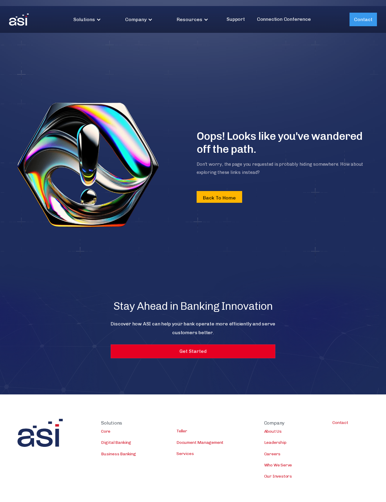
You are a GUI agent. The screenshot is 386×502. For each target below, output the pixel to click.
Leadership (275, 442)
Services (185, 453)
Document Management (199, 442)
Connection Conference (284, 19)
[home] (19, 20)
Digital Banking (116, 442)
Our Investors (278, 476)
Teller (181, 431)
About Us (273, 431)
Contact (363, 19)
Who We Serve (278, 465)
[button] (87, 19)
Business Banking (118, 454)
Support (235, 19)
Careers (272, 454)
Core (105, 431)
